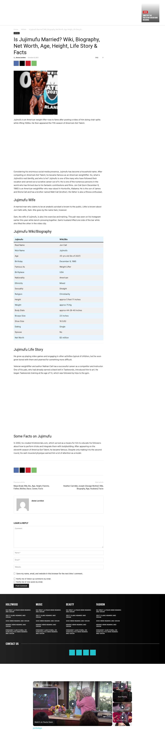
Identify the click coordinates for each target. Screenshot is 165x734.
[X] (22, 63)
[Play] (122, 707)
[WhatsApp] (34, 63)
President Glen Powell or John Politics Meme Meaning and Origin (16, 631)
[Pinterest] (28, 63)
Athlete (23, 29)
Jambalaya (46, 685)
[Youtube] (93, 652)
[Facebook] (16, 63)
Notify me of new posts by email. (29, 582)
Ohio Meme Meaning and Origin (17, 621)
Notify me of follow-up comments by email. (33, 579)
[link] (37, 685)
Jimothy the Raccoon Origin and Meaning (150, 17)
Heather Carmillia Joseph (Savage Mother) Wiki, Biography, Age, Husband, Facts (83, 487)
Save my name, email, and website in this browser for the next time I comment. (49, 573)
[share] (107, 683)
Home (16, 29)
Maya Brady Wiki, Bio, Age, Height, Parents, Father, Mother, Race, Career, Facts (31, 487)
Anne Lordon (21, 57)
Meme (145, 12)
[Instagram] (79, 652)
